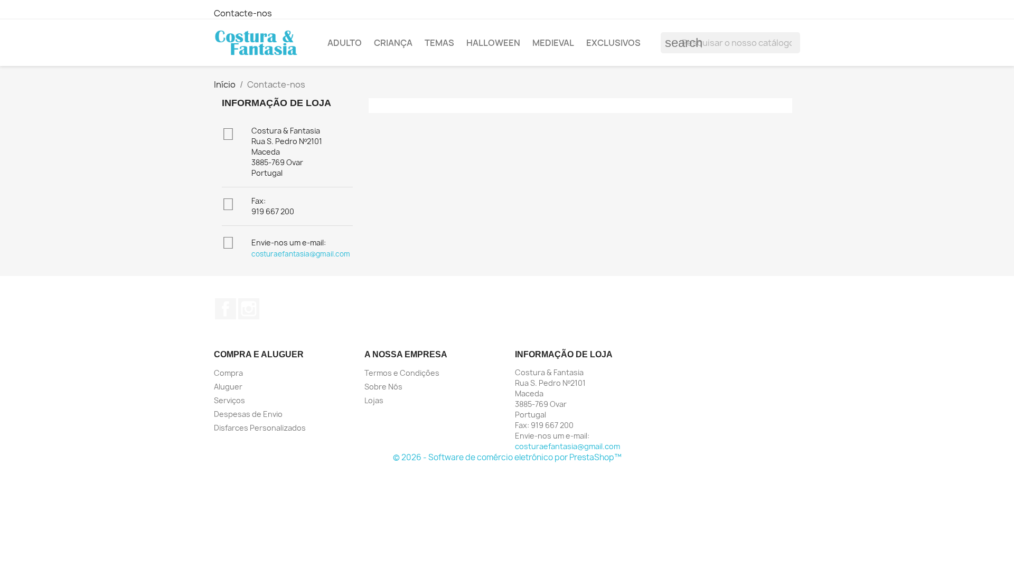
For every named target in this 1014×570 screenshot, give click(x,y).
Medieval (553, 43)
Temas (439, 43)
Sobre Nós (383, 387)
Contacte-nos (243, 13)
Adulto (344, 43)
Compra (228, 373)
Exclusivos (613, 43)
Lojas (373, 400)
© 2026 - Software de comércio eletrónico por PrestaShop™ (507, 457)
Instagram (248, 308)
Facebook (225, 308)
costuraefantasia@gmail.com (300, 254)
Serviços (229, 400)
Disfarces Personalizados (260, 428)
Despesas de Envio (248, 414)
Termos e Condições (401, 373)
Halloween (493, 43)
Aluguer (228, 387)
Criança (393, 43)
